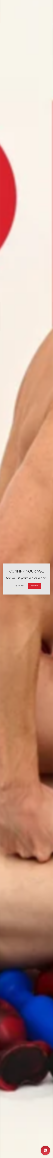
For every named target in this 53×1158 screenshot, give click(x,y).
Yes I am (34, 585)
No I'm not (19, 585)
